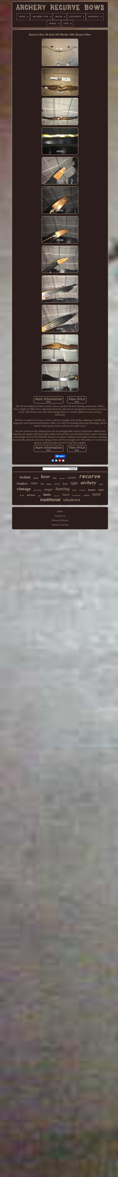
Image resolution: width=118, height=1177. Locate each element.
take (39, 496)
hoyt (74, 490)
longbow (22, 483)
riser (34, 483)
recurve (89, 476)
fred (65, 483)
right (74, 483)
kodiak (25, 477)
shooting (37, 490)
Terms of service (60, 524)
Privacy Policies (60, 520)
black (65, 494)
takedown (71, 499)
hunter (92, 489)
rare (100, 489)
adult (54, 478)
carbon (86, 495)
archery (88, 482)
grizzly (35, 478)
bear (45, 476)
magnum (57, 496)
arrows (31, 494)
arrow (57, 483)
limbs (47, 494)
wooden (71, 477)
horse (22, 495)
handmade (76, 495)
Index (60, 511)
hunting (62, 488)
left (42, 483)
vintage (24, 488)
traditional (50, 499)
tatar (49, 484)
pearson (62, 478)
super (101, 484)
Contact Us (60, 515)
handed (82, 490)
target (48, 489)
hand (96, 494)
